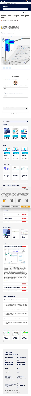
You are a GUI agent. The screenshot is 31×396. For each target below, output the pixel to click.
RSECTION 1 (18, 371)
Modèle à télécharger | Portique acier (8, 33)
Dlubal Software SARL (9, 357)
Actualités (12, 3)
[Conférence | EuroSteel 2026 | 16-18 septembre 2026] (6, 232)
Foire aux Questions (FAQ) (9, 296)
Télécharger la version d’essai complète (10, 384)
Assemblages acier (7, 372)
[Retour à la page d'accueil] (3, 1)
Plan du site (14, 392)
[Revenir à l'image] (15, 167)
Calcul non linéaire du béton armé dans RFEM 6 (24, 138)
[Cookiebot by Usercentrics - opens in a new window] (24, 189)
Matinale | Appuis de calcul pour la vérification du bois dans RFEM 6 (15, 138)
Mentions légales (7, 392)
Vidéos (4, 145)
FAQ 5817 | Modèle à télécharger (6, 176)
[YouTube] (19, 385)
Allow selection (15, 206)
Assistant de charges (24, 176)
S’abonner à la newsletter (20, 376)
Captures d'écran (7, 227)
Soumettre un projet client (8, 385)
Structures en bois (7, 371)
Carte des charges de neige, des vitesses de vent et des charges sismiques (9, 379)
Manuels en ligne (7, 387)
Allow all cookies (25, 206)
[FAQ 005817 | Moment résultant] (24, 232)
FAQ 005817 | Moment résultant (24, 237)
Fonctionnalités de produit (9, 243)
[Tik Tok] (24, 385)
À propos (11, 392)
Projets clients (6, 329)
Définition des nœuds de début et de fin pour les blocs (24, 156)
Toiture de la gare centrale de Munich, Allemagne (15, 338)
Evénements (5, 124)
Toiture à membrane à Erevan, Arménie (6, 338)
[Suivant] (27, 141)
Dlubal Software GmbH (21, 357)
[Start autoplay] (3, 141)
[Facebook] (21, 385)
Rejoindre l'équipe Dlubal (20, 383)
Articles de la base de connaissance (11, 185)
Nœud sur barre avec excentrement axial (15, 176)
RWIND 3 (18, 372)
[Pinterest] (22, 385)
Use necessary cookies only (6, 206)
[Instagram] (17, 387)
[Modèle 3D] (13, 167)
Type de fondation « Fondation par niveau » (15, 156)
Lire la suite (6, 210)
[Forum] (17, 385)
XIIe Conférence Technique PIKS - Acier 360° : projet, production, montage (6, 138)
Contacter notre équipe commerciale (10, 380)
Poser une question (7, 377)
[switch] (12, 201)
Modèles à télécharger (8, 164)
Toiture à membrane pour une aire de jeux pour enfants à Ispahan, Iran (24, 338)
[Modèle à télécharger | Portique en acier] (15, 50)
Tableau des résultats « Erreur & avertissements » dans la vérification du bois (15, 237)
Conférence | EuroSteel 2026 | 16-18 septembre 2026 (6, 237)
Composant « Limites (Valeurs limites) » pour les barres (6, 156)
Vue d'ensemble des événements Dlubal (21, 378)
